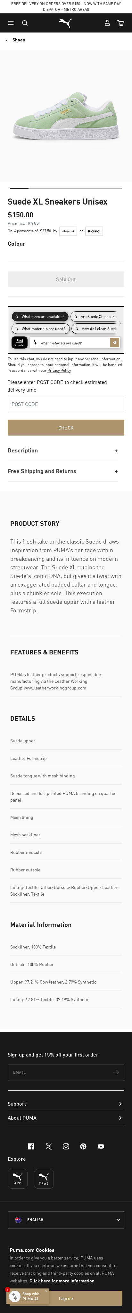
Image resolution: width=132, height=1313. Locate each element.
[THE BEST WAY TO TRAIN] (44, 1179)
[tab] (19, 188)
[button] (12, 23)
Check (66, 427)
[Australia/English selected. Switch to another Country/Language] (66, 1220)
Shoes (18, 39)
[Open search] (25, 23)
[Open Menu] (12, 23)
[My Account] (107, 23)
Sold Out (66, 279)
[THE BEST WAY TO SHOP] (18, 1179)
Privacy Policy (59, 370)
